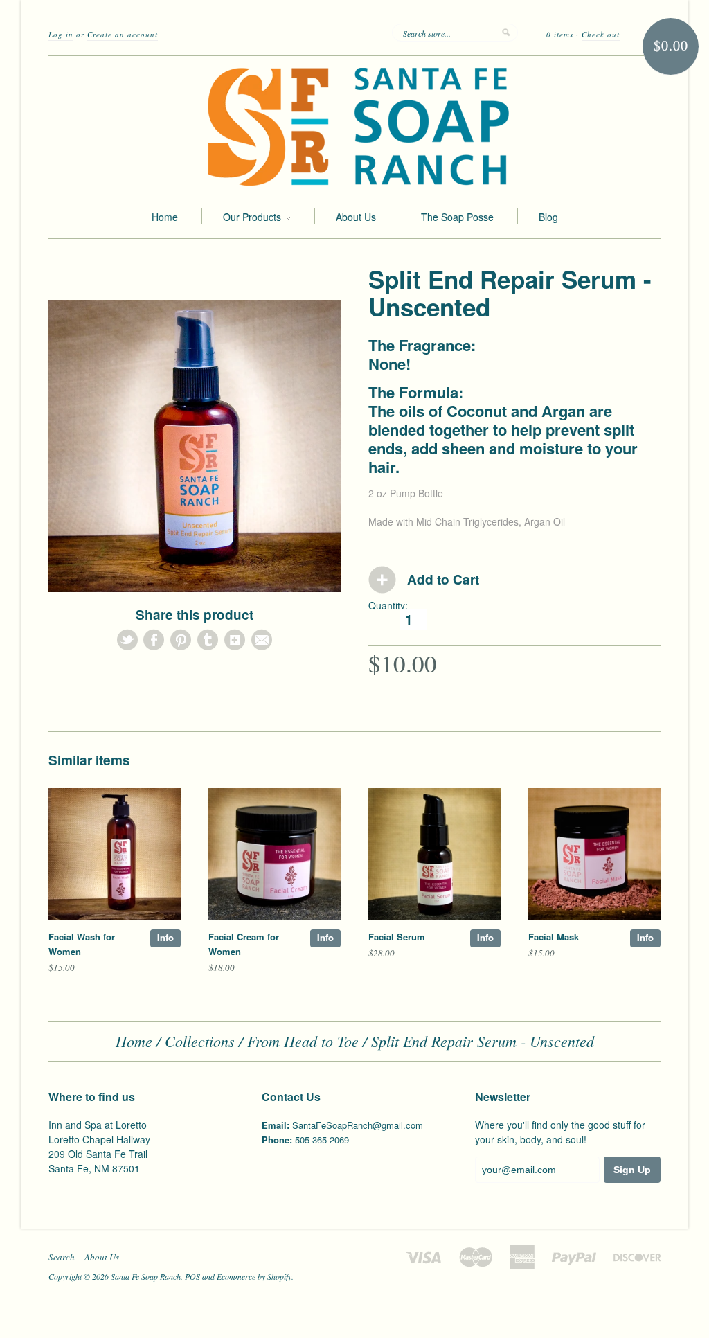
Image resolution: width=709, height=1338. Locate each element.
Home (165, 217)
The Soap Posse (457, 217)
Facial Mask (553, 936)
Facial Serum (396, 936)
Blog (548, 217)
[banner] (354, 125)
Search (61, 1257)
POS (192, 1276)
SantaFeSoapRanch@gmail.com (357, 1125)
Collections (200, 1041)
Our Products (253, 217)
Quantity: (388, 605)
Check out (601, 34)
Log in (60, 34)
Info (165, 937)
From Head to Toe (303, 1041)
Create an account (122, 34)
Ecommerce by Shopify (254, 1276)
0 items (559, 34)
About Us (356, 217)
